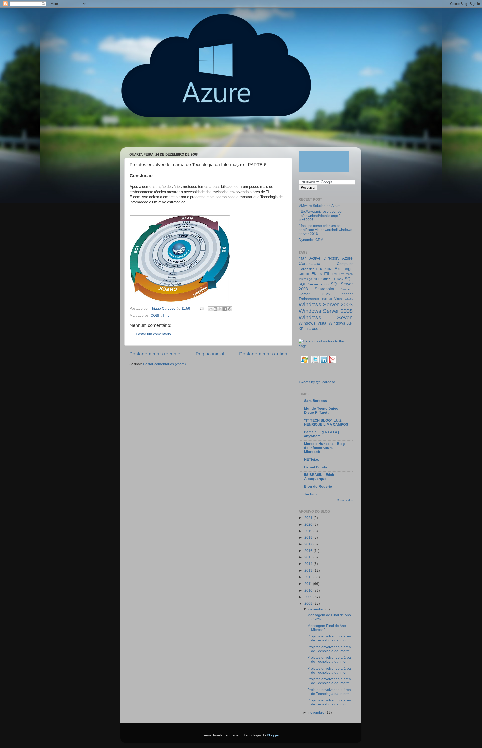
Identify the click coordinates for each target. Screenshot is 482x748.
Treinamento (309, 299)
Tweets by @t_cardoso (317, 382)
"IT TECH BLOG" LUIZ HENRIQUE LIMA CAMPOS (326, 422)
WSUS (349, 298)
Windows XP (341, 323)
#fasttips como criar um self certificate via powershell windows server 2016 (325, 230)
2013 (308, 570)
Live (335, 274)
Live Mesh (346, 273)
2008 (308, 603)
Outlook (338, 279)
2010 (308, 590)
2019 (308, 531)
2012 (308, 577)
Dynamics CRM (311, 240)
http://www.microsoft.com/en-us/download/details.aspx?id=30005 (322, 215)
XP (301, 329)
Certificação (309, 263)
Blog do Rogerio (318, 486)
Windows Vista (312, 323)
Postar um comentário (153, 334)
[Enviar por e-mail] (210, 308)
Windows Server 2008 (326, 311)
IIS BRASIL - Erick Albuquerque (319, 477)
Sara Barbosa (315, 401)
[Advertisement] (217, 134)
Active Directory (324, 258)
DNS (330, 269)
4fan (303, 258)
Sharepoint (324, 289)
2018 (308, 537)
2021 (308, 518)
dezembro (316, 609)
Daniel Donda (315, 467)
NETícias (311, 459)
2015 (308, 557)
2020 (308, 524)
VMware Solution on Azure (320, 206)
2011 (308, 584)
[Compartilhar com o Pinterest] (229, 308)
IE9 (320, 274)
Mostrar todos (345, 500)
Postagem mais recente (154, 353)
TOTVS (325, 294)
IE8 (313, 274)
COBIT (156, 315)
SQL (349, 278)
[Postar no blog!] (215, 308)
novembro (316, 712)
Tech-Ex (311, 494)
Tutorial (327, 299)
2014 (308, 564)
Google (304, 274)
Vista (338, 299)
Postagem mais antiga (263, 353)
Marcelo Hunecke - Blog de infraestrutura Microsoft (324, 448)
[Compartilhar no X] (220, 308)
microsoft (312, 328)
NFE (317, 279)
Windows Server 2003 (326, 304)
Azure (347, 258)
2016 (308, 551)
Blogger (273, 735)
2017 (308, 544)
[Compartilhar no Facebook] (224, 308)
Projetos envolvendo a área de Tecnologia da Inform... (330, 638)
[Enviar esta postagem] (201, 308)
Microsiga (305, 279)
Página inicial (210, 353)
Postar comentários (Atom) (164, 364)
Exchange (344, 268)
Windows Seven (326, 317)
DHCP (321, 269)
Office (326, 279)
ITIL (166, 315)
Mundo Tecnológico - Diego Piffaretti (322, 410)
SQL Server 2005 (314, 284)
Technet (346, 294)
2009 (308, 597)
